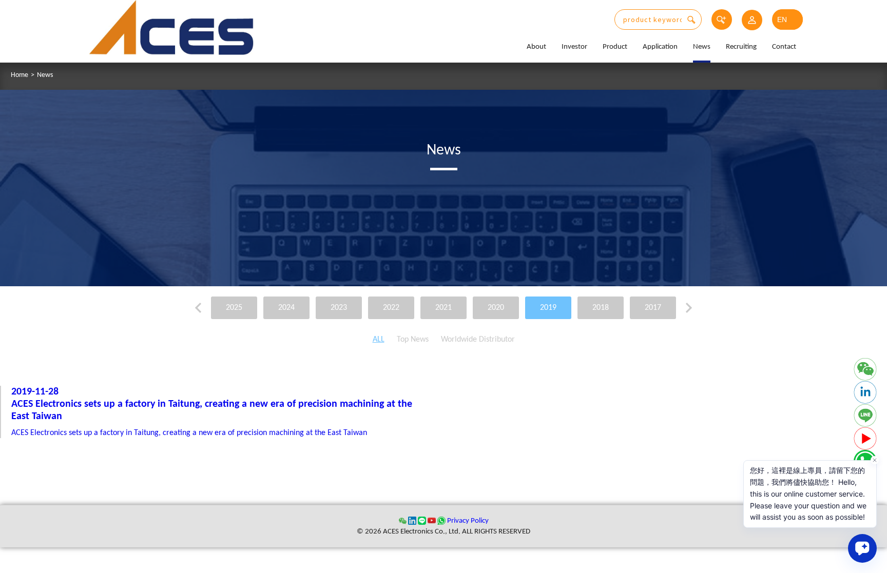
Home (19, 75)
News (701, 47)
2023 (339, 308)
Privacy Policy (468, 521)
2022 (391, 308)
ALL (378, 339)
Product (615, 47)
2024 (286, 308)
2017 (653, 308)
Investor (574, 47)
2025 (234, 308)
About (536, 47)
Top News (413, 339)
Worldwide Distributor (478, 339)
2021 (443, 308)
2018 (600, 308)
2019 (548, 308)
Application (660, 47)
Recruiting (741, 47)
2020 (496, 308)
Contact (784, 47)
